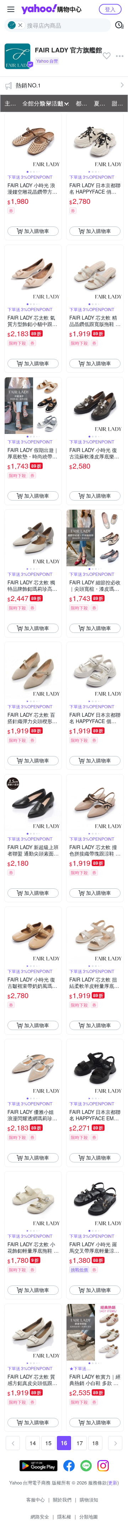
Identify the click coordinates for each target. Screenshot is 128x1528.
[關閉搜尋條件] (20, 25)
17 (79, 1443)
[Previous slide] (9, 141)
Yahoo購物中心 (51, 9)
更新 (112, 1482)
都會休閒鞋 (82, 103)
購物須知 (89, 1499)
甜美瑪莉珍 (118, 103)
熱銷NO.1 (28, 85)
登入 (110, 9)
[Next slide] (57, 141)
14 (33, 1443)
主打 (10, 103)
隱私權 (64, 1516)
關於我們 (62, 1499)
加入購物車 (36, 230)
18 (95, 1443)
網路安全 (40, 1516)
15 (48, 1443)
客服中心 (35, 1499)
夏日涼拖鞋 (100, 103)
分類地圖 (88, 1516)
